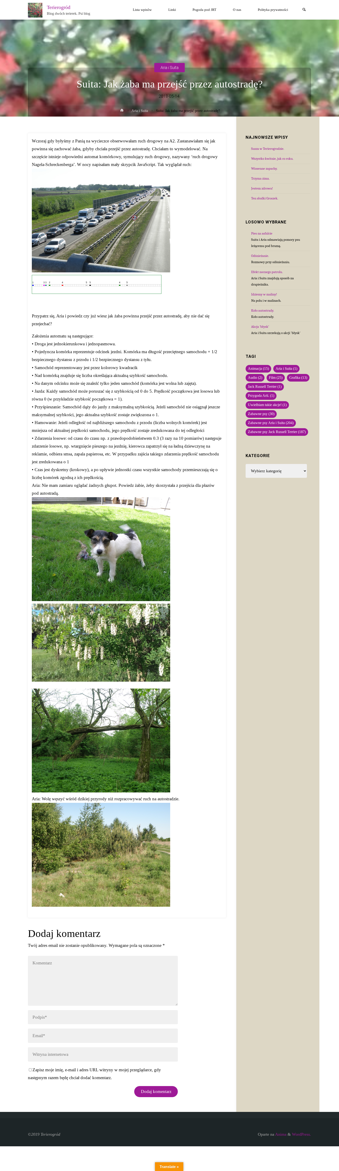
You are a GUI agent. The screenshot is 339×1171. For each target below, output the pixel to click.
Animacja (258, 369)
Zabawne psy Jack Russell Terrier (277, 432)
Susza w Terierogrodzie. (267, 149)
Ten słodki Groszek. (264, 198)
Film (275, 378)
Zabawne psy (261, 414)
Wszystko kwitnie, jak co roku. (272, 159)
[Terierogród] (35, 9)
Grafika (298, 378)
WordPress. (301, 1134)
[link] (304, 10)
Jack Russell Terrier (265, 387)
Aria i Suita (169, 67)
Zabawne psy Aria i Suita (271, 423)
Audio (255, 378)
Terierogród (58, 7)
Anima (280, 1134)
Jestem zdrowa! (262, 188)
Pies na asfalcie (261, 233)
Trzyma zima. (260, 178)
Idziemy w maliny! (264, 294)
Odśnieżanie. (260, 256)
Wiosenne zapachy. (264, 168)
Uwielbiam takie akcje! (267, 405)
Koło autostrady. (262, 310)
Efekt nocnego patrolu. (267, 272)
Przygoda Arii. (261, 396)
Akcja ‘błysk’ (260, 327)
